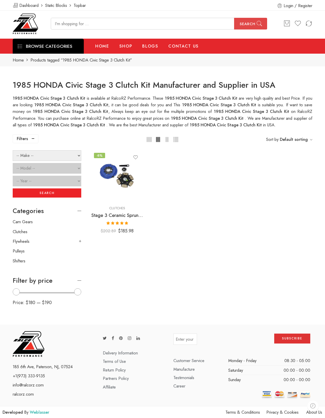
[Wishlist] (135, 157)
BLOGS (150, 46)
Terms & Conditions (242, 412)
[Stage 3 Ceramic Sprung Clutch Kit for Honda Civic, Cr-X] (117, 176)
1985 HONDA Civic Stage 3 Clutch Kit (220, 105)
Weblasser (39, 412)
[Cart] (286, 23)
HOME (102, 46)
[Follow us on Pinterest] (121, 338)
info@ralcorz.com (28, 385)
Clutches (117, 208)
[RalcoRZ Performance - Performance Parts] (25, 23)
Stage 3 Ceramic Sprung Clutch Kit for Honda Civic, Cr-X (117, 215)
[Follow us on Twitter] (105, 338)
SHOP (125, 46)
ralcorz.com (23, 394)
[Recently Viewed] (313, 406)
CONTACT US (183, 46)
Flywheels (21, 241)
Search (247, 24)
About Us (314, 412)
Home (18, 60)
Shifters (19, 260)
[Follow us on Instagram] (129, 338)
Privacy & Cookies (282, 412)
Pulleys (19, 250)
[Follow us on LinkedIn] (138, 338)
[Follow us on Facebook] (113, 338)
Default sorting (294, 139)
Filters (22, 139)
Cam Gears (23, 221)
